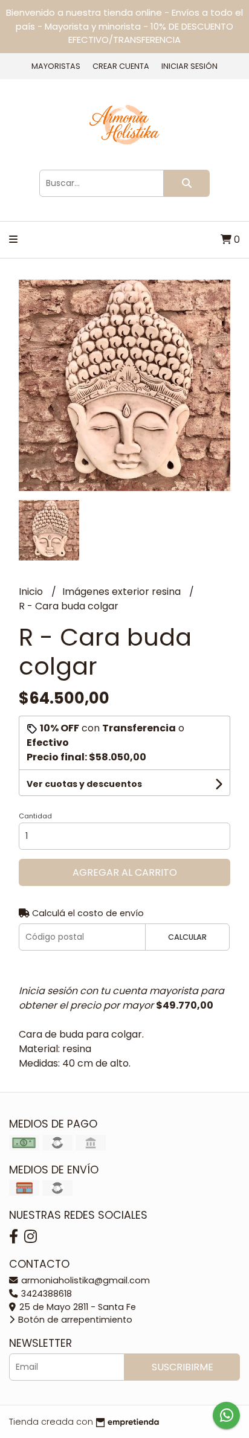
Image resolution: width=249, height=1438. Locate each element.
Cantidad (35, 816)
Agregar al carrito (125, 872)
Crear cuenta (120, 66)
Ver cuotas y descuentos (84, 784)
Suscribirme (182, 1367)
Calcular (187, 937)
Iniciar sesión (189, 66)
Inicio (32, 592)
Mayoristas (55, 66)
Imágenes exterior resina (122, 592)
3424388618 (45, 1294)
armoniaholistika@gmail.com (84, 1280)
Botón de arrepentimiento (74, 1320)
